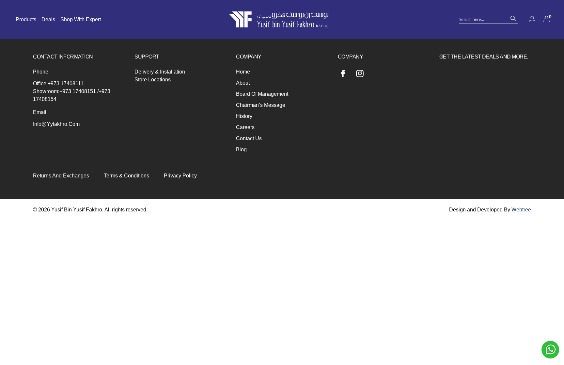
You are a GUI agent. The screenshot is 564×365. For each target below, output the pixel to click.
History (244, 116)
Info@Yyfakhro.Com (56, 124)
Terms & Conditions (126, 175)
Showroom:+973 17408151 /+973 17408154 (71, 95)
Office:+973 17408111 (58, 83)
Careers (245, 127)
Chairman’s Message (260, 105)
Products (26, 19)
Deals (48, 19)
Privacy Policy (180, 175)
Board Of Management (262, 94)
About (243, 83)
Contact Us (249, 138)
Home (243, 72)
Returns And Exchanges (61, 175)
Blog (241, 149)
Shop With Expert (80, 19)
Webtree (521, 209)
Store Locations (152, 79)
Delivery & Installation (159, 72)
